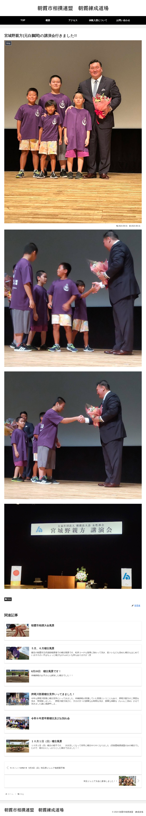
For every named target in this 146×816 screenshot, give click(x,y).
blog (9, 599)
